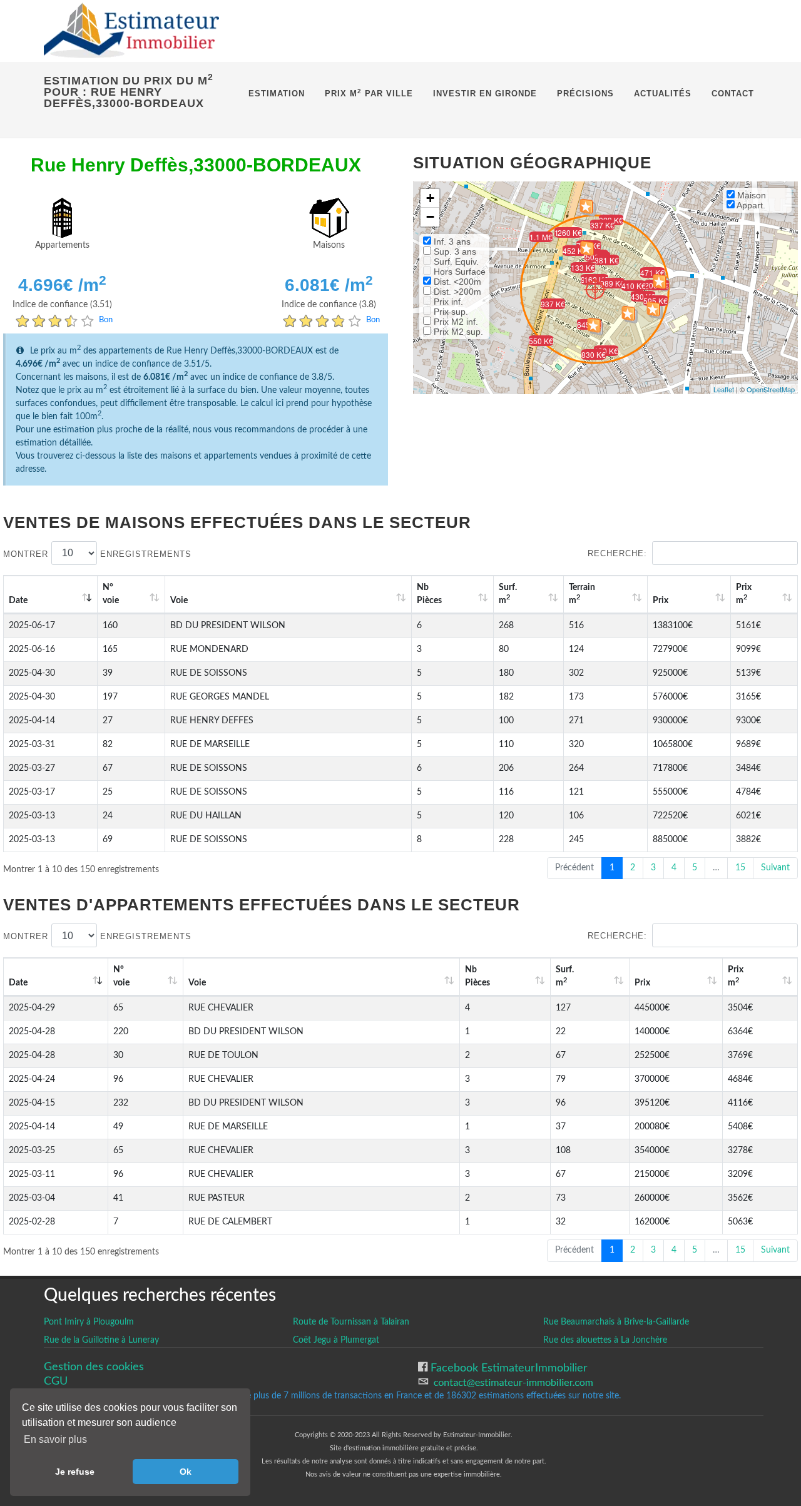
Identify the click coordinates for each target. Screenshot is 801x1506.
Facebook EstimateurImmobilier (507, 1368)
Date (18, 600)
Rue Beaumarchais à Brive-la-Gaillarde (616, 1322)
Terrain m (582, 594)
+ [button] (430, 198)
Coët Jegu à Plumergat (336, 1340)
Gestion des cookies (94, 1366)
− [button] (430, 217)
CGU (56, 1381)
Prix (660, 600)
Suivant (775, 867)
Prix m (744, 594)
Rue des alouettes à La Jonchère (605, 1340)
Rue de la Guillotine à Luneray (101, 1340)
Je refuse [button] (74, 1472)
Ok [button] (185, 1472)
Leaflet (723, 389)
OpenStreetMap (771, 389)
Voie (179, 600)
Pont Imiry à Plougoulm (89, 1322)
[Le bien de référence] (595, 289)
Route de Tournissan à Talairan (351, 1322)
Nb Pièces (429, 594)
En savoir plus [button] (55, 1439)
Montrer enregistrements (97, 553)
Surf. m (508, 594)
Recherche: (617, 553)
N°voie (111, 594)
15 (740, 867)
